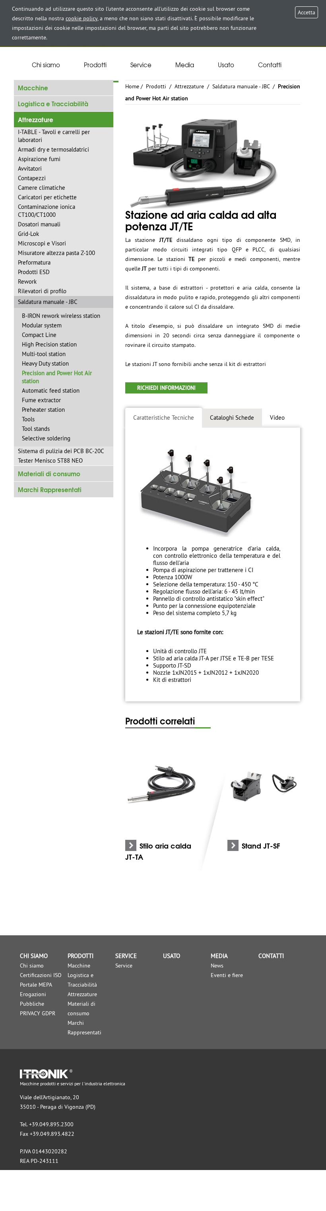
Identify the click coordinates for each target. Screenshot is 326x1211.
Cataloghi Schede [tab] (232, 417)
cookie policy (81, 18)
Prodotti (156, 86)
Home (132, 86)
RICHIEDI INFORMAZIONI (166, 387)
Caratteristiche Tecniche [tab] (163, 417)
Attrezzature (189, 86)
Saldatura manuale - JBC (241, 86)
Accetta (306, 12)
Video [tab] (277, 417)
